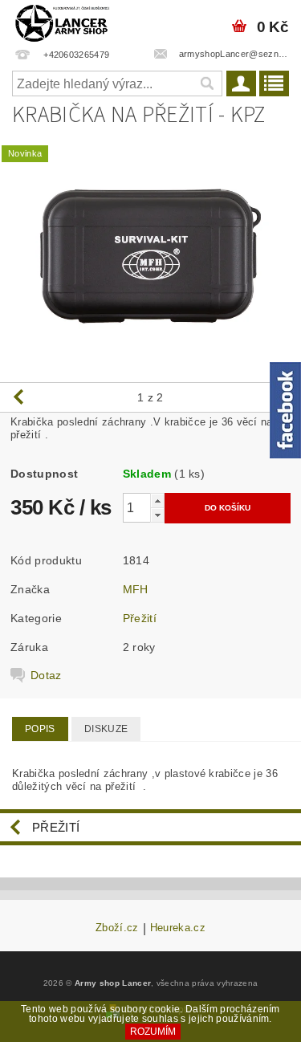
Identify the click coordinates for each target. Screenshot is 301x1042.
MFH (135, 589)
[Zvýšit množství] (157, 500)
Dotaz (46, 675)
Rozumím (153, 1031)
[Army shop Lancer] (61, 21)
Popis (40, 729)
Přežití (140, 618)
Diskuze (106, 729)
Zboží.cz (117, 928)
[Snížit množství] (157, 515)
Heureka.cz (177, 928)
